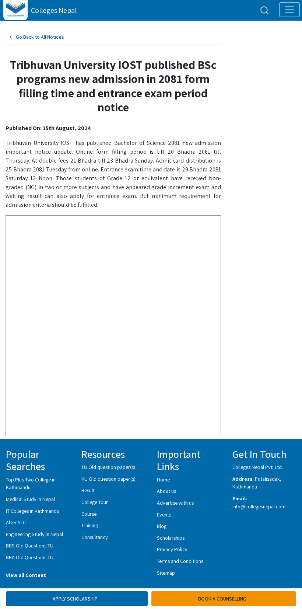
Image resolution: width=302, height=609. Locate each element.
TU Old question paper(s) (108, 466)
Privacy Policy (172, 549)
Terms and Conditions (180, 560)
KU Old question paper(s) (108, 478)
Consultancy (94, 536)
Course (88, 513)
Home (163, 479)
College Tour (94, 501)
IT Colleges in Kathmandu (32, 510)
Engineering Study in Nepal (34, 533)
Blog (161, 525)
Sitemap (166, 572)
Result (88, 490)
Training (89, 525)
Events (164, 514)
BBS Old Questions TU (29, 545)
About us (166, 490)
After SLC (16, 522)
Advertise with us (175, 502)
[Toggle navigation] (289, 9)
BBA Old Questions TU (29, 557)
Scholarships (171, 537)
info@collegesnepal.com (258, 506)
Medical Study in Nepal (30, 498)
